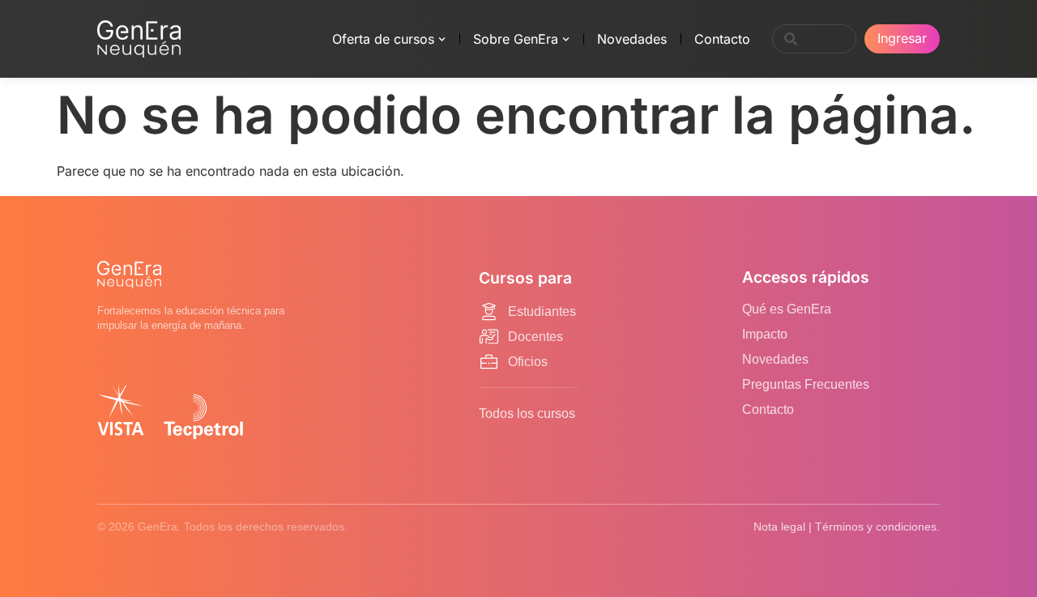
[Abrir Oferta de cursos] (442, 39)
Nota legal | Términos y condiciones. (846, 526)
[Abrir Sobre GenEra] (566, 39)
